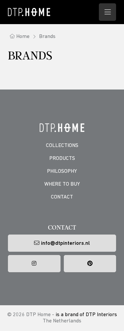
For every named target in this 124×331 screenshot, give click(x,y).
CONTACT (62, 197)
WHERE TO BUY (62, 184)
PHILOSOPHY (62, 171)
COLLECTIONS (62, 145)
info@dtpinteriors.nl (65, 243)
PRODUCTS (62, 158)
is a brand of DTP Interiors (86, 314)
